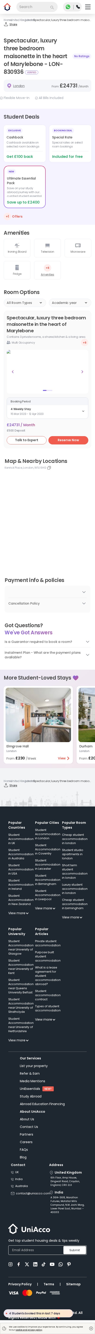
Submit (74, 1250)
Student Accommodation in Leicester (47, 864)
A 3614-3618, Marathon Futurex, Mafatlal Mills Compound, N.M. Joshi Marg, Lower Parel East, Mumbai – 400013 (67, 1205)
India (19, 1179)
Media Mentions (32, 1081)
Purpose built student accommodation (48, 956)
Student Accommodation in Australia (21, 854)
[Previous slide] (13, 372)
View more (16, 913)
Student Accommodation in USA (21, 869)
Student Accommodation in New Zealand (21, 900)
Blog (23, 1157)
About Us (27, 1119)
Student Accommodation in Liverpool (47, 895)
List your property (34, 1066)
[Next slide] (82, 372)
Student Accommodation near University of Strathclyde (21, 1005)
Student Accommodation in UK (21, 839)
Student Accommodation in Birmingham (47, 880)
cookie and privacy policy (29, 1329)
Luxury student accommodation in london (75, 889)
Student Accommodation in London (47, 834)
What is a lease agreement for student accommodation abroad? (48, 975)
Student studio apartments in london (72, 854)
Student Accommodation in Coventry (47, 849)
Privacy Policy (20, 1284)
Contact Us (29, 1126)
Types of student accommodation (48, 1008)
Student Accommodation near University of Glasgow (21, 947)
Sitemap (73, 1284)
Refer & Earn (30, 1073)
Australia (21, 1186)
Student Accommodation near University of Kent (21, 967)
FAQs (24, 1149)
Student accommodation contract (48, 995)
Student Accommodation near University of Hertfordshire (21, 1025)
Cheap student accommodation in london (75, 839)
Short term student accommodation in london (75, 871)
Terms (49, 1284)
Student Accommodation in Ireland (21, 884)
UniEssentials (30, 1088)
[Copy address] (49, 468)
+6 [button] (84, 343)
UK (17, 1172)
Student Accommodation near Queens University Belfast (21, 986)
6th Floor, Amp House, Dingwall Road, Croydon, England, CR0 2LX (65, 1181)
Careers (26, 1142)
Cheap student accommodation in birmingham (75, 904)
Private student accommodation (48, 943)
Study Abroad (31, 1096)
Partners (26, 1134)
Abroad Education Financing (42, 1104)
